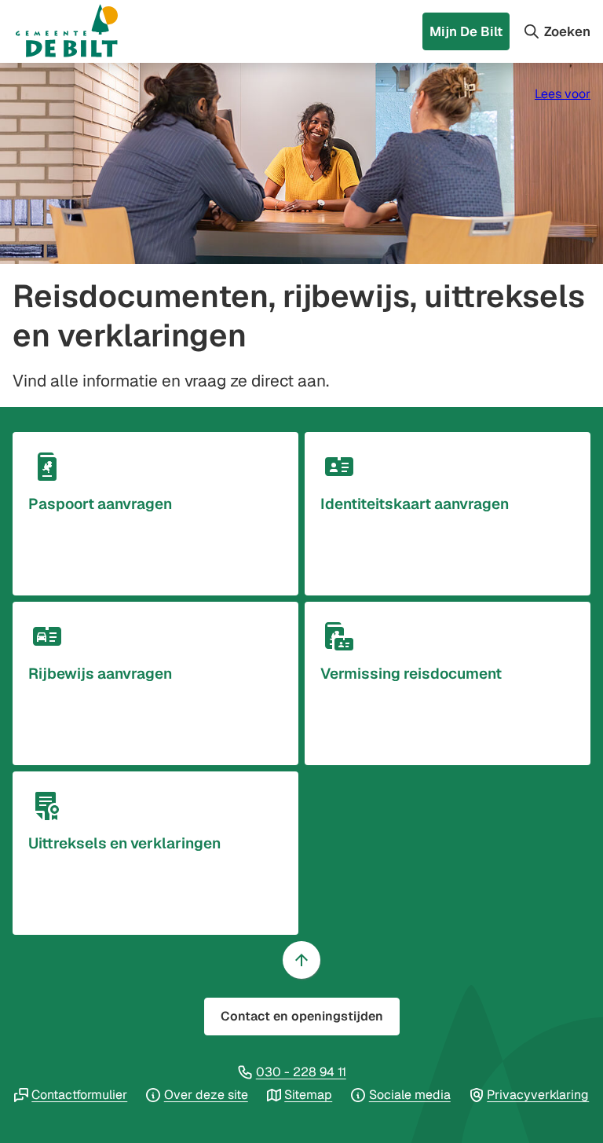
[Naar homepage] (82, 31)
